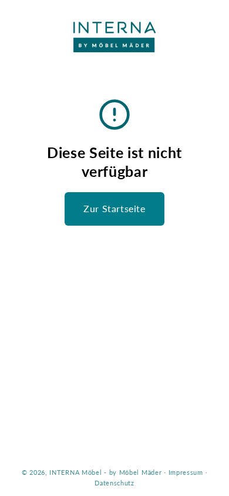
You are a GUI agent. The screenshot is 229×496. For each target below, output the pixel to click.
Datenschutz (114, 483)
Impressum (186, 472)
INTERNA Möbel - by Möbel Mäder (105, 472)
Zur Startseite (114, 208)
